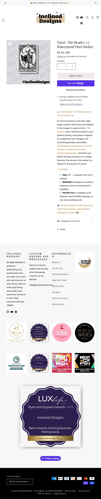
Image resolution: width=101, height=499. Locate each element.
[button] (3, 20)
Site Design (39, 491)
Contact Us (57, 268)
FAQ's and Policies (60, 274)
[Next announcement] (96, 3)
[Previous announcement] (5, 3)
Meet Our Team (59, 280)
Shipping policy (60, 494)
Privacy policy (84, 491)
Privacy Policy (58, 286)
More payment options (75, 89)
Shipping (61, 56)
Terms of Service (60, 298)
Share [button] (62, 229)
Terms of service (44, 494)
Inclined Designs (25, 491)
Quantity (61, 61)
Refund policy (58, 304)
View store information (71, 104)
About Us (56, 262)
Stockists (56, 292)
